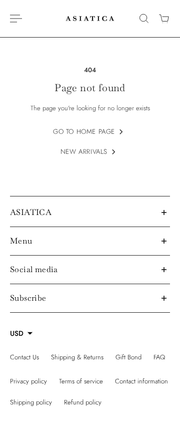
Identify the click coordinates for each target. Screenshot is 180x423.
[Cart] (164, 19)
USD (17, 333)
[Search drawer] (144, 19)
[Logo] (90, 18)
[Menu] (16, 19)
